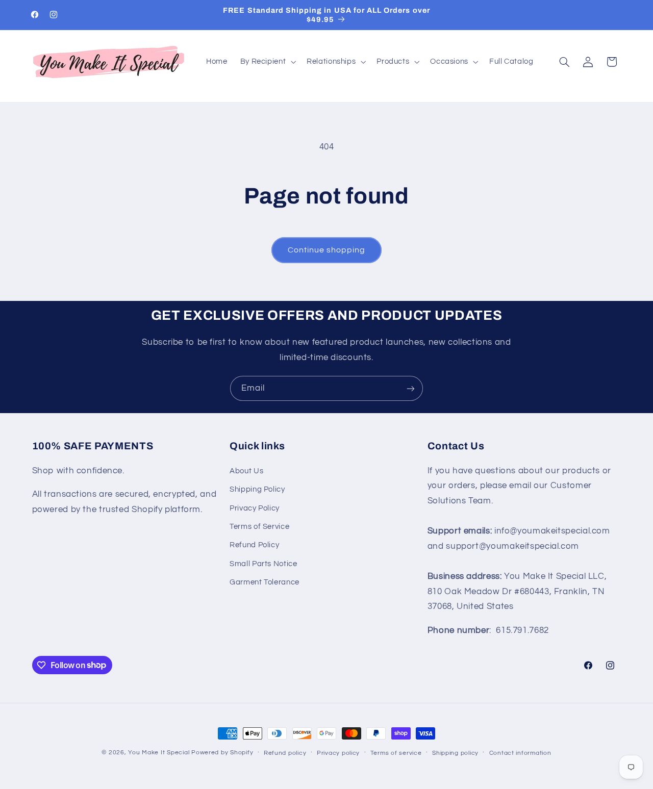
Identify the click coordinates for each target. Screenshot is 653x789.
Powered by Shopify (222, 752)
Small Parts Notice (263, 564)
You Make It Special (158, 752)
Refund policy (285, 753)
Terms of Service (259, 526)
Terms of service (396, 753)
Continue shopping (327, 250)
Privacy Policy (255, 508)
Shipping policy (455, 753)
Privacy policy (338, 753)
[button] (267, 61)
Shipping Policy (257, 489)
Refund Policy (254, 545)
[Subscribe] (410, 388)
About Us (246, 471)
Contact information (520, 753)
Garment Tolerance (264, 582)
